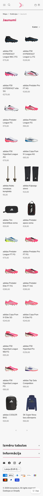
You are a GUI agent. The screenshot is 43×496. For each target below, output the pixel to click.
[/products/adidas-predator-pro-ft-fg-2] (31, 73)
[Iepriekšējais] (16, 430)
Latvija (10, 469)
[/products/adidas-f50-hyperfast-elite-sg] (11, 73)
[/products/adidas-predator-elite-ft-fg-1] (11, 271)
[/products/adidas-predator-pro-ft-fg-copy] (31, 108)
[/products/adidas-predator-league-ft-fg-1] (11, 239)
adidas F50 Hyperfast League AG (10, 154)
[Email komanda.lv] (5, 463)
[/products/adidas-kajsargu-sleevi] (31, 173)
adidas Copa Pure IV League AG (30, 152)
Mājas (5, 14)
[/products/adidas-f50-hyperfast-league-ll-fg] (31, 39)
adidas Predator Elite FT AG (29, 284)
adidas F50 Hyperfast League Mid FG (10, 349)
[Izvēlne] (4, 5)
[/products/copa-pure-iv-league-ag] (31, 139)
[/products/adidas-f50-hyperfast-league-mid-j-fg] (11, 39)
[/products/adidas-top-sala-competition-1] (31, 368)
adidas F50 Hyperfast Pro (29, 347)
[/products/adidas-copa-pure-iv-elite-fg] (31, 302)
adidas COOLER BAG (10, 416)
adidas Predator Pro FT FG (31, 253)
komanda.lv (14, 488)
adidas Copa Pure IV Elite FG (30, 316)
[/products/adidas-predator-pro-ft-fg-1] (31, 239)
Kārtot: (34, 27)
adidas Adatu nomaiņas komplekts (8, 188)
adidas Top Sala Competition (30, 381)
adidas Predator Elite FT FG (9, 284)
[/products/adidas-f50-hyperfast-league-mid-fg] (11, 334)
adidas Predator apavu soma (29, 221)
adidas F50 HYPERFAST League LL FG (29, 54)
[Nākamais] (27, 430)
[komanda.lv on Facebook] (10, 463)
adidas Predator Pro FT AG (31, 86)
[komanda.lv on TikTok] (21, 463)
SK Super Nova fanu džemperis (29, 416)
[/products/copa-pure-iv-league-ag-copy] (11, 139)
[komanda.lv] (21, 4)
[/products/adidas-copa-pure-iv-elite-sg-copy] (11, 302)
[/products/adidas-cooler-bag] (11, 403)
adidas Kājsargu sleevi (30, 187)
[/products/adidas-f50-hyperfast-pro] (31, 334)
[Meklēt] (9, 5)
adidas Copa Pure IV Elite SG (10, 316)
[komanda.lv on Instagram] (16, 463)
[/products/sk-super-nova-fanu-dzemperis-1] (31, 403)
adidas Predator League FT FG (9, 253)
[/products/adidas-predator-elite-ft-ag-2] (31, 271)
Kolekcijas (14, 14)
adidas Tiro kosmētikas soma (10, 221)
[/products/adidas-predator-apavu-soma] (31, 208)
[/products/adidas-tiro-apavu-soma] (11, 208)
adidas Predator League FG (9, 121)
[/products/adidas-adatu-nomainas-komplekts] (11, 173)
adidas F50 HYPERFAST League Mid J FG (10, 54)
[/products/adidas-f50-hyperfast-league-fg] (11, 368)
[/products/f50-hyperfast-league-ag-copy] (11, 108)
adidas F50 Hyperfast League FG (10, 383)
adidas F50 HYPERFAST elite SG (11, 88)
